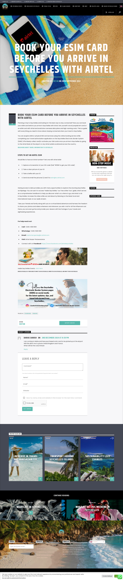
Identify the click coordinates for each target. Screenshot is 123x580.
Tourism (27, 313)
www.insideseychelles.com (45, 546)
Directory (77, 6)
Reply (26, 349)
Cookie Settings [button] (107, 576)
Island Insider (66, 6)
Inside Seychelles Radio (110, 6)
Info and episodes (102, 179)
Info (56, 6)
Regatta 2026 (95, 6)
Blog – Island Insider (88, 438)
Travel (61, 40)
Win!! (86, 6)
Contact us (41, 2)
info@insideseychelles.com (45, 552)
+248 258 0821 (41, 549)
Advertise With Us (17, 2)
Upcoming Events (17, 6)
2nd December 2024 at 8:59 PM (55, 337)
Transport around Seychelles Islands (62, 458)
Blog (11, 438)
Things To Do (47, 6)
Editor (56, 81)
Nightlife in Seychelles (31, 507)
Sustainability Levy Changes (97, 458)
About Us (5, 2)
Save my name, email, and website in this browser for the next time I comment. (54, 398)
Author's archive (70, 323)
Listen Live (111, 12)
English (94, 541)
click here (39, 268)
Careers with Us (29, 2)
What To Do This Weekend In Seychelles (93, 508)
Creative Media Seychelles (54, 2)
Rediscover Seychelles (33, 6)
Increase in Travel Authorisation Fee (26, 458)
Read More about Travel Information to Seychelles (35, 147)
